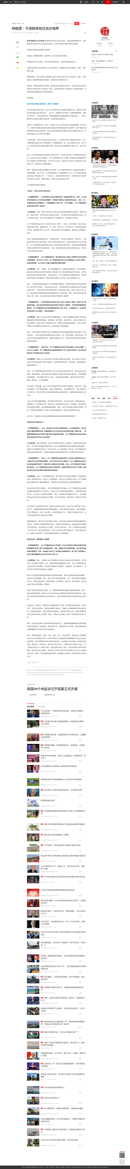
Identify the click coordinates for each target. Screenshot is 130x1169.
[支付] (98, 2)
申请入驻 (83, 23)
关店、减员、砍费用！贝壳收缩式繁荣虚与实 (104, 261)
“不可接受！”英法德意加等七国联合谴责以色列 (62, 845)
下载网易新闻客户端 (49, 695)
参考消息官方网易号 (105, 39)
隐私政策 (68, 1167)
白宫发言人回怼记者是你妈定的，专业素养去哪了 (63, 790)
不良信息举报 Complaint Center (78, 1167)
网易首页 (6, 2)
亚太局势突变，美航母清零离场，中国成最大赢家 (63, 1108)
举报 (85, 32)
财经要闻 (95, 234)
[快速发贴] (18, 42)
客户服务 (63, 1167)
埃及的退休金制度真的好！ (54, 1087)
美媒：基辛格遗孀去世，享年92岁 (102, 61)
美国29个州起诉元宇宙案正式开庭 (52, 689)
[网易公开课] (86, 2)
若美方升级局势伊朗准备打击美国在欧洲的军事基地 (64, 824)
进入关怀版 (23, 2)
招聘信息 (58, 1167)
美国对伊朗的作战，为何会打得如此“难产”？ (61, 1032)
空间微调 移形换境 (97, 428)
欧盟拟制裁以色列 (48, 800)
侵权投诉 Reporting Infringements (101, 1167)
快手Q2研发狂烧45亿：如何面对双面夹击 (103, 308)
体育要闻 (95, 148)
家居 (93, 398)
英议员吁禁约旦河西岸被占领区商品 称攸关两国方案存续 (63, 856)
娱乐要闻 (95, 193)
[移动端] (81, 2)
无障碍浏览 (16, 2)
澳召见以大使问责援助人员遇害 (56, 835)
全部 (116, 51)
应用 (10, 2)
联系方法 (52, 1167)
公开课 (115, 398)
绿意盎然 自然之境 (97, 424)
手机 (98, 398)
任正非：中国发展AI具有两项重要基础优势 (104, 304)
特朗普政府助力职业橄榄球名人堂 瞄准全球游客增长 (61, 779)
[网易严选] (93, 2)
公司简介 (47, 1167)
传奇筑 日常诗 (96, 420)
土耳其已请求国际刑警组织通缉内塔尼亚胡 (57, 890)
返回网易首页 (33, 695)
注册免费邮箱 (115, 2)
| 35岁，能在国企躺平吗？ (100, 382)
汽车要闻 (95, 323)
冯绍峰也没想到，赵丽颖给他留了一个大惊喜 (104, 220)
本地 (109, 398)
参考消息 (30, 32)
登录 (108, 2)
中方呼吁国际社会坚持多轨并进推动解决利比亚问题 (64, 877)
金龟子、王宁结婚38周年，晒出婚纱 (102, 216)
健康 (103, 398)
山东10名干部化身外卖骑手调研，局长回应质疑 (59, 1140)
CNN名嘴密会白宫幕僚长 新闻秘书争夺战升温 (59, 766)
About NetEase (40, 1167)
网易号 (19, 23)
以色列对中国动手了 (52, 1098)
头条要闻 (95, 103)
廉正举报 (89, 1167)
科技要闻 (95, 281)
